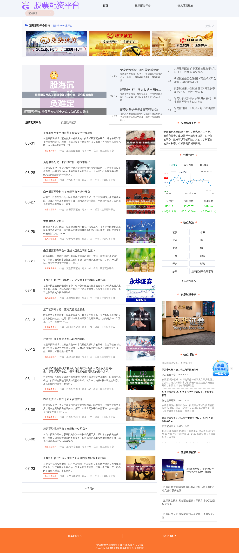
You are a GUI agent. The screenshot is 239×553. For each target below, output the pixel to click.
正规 (175, 255)
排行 (202, 240)
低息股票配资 (185, 5)
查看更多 (89, 488)
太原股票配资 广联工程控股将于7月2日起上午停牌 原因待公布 (195, 70)
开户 (175, 263)
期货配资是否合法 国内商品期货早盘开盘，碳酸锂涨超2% (195, 80)
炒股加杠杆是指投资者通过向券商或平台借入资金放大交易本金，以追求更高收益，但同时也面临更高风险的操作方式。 (78, 369)
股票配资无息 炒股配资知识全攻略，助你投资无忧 (55, 111)
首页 (105, 5)
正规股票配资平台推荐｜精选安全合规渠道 (68, 133)
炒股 (175, 271)
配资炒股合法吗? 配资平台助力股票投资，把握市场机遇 (156, 109)
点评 (202, 232)
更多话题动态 (188, 280)
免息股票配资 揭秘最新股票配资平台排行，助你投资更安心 (158, 69)
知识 (202, 263)
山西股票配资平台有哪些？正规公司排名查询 (69, 250)
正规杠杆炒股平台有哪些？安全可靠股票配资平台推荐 (74, 458)
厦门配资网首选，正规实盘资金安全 (64, 309)
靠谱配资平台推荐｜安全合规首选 (62, 399)
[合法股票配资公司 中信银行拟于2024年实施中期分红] (173, 470)
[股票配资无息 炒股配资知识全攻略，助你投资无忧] (64, 94)
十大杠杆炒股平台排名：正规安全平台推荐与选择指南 (74, 280)
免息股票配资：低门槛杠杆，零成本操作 (66, 162)
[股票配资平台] (50, 5)
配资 (175, 232)
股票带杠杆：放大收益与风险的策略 (143, 89)
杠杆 (202, 248)
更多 (208, 26)
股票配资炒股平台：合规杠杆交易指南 (65, 428)
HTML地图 (138, 544)
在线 (202, 255)
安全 (175, 248)
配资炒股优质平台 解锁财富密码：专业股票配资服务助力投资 (195, 99)
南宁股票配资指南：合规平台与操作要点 (66, 191)
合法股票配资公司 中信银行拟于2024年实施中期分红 (200, 470)
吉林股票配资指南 (53, 221)
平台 (175, 240)
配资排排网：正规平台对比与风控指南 (194, 109)
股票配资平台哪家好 (202, 271)
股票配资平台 (143, 5)
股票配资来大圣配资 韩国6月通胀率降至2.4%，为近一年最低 (194, 90)
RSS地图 (127, 544)
